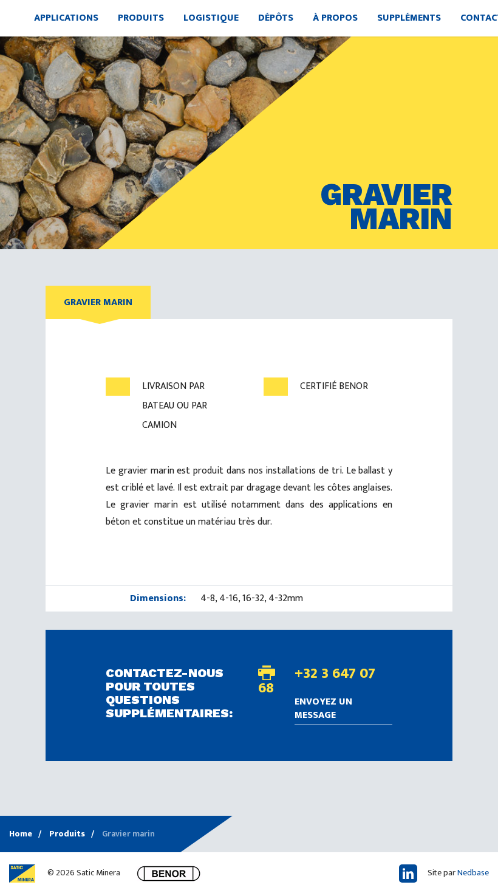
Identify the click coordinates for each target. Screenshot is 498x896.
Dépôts (275, 18)
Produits (141, 18)
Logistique (211, 18)
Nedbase (473, 873)
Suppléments (409, 18)
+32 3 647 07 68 (316, 680)
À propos (335, 18)
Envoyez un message (323, 709)
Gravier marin (98, 302)
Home (20, 834)
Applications (66, 18)
